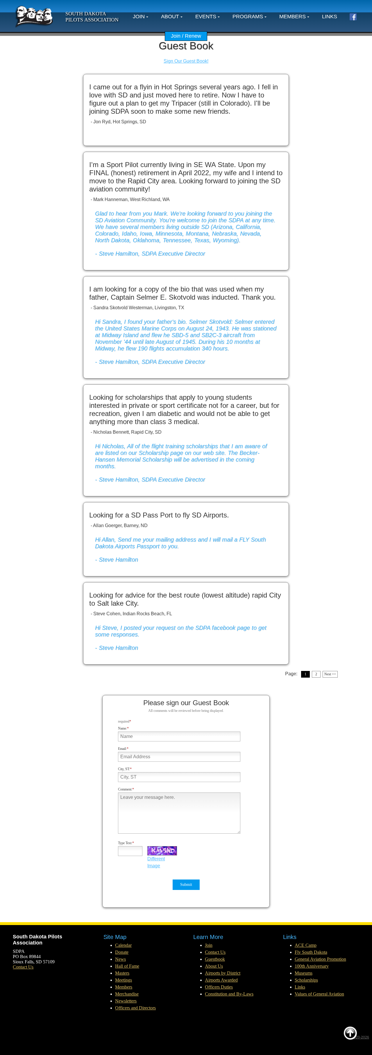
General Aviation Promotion (320, 959)
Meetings (123, 980)
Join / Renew (186, 36)
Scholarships (306, 980)
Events (205, 16)
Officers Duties (219, 987)
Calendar (123, 945)
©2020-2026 (359, 1037)
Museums (303, 973)
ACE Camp (305, 945)
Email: (122, 749)
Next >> (330, 674)
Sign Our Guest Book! (186, 61)
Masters (122, 973)
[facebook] (353, 17)
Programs (248, 16)
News (120, 959)
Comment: (125, 789)
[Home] (34, 16)
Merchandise (127, 993)
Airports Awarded (221, 980)
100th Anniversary (312, 966)
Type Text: (125, 843)
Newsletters (126, 1000)
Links (329, 16)
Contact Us (23, 966)
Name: (122, 728)
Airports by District (222, 973)
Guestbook (215, 959)
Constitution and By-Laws (229, 993)
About (170, 16)
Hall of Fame (127, 966)
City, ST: (124, 769)
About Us (214, 966)
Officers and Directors (135, 1007)
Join (139, 16)
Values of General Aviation (319, 993)
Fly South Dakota (311, 952)
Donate (121, 952)
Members (292, 16)
